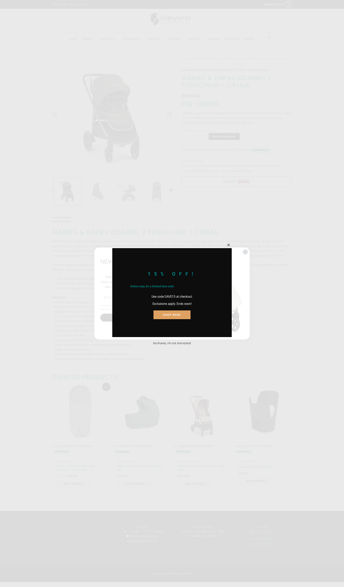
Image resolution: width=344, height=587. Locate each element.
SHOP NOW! (172, 314)
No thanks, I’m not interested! (172, 343)
